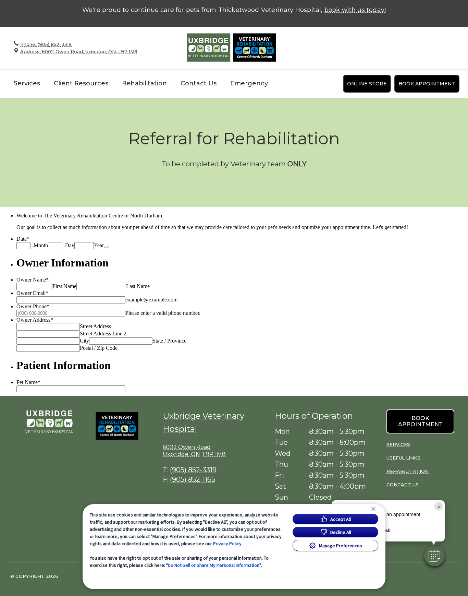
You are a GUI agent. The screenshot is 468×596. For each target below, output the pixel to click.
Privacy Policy (227, 543)
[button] (122, 437)
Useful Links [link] (403, 458)
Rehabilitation (144, 83)
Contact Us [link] (199, 83)
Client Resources (81, 83)
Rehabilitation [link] (407, 471)
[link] (231, 48)
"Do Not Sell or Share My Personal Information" (213, 565)
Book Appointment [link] (426, 84)
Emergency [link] (249, 83)
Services (27, 83)
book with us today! (355, 10)
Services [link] (398, 444)
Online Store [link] (367, 84)
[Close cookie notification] (373, 509)
